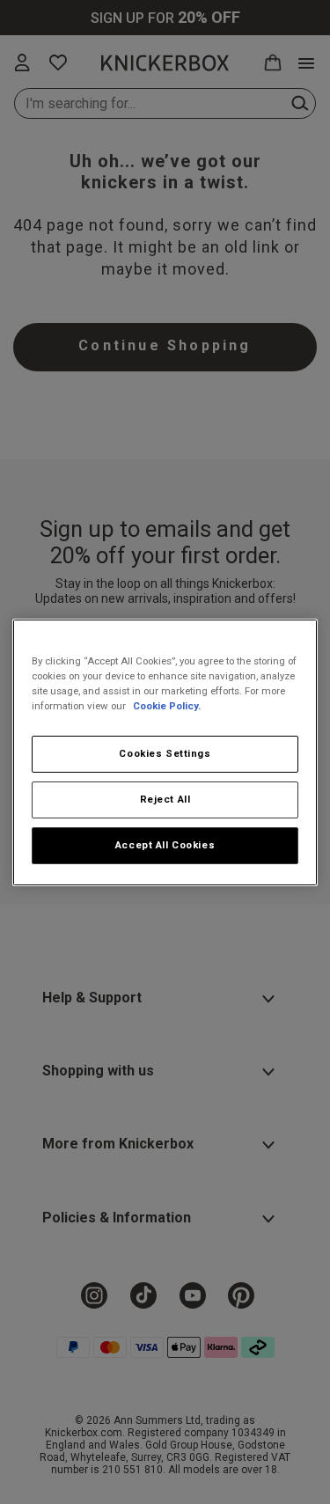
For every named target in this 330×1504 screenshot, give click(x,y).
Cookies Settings (164, 753)
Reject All (165, 799)
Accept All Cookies (165, 845)
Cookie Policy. (167, 706)
